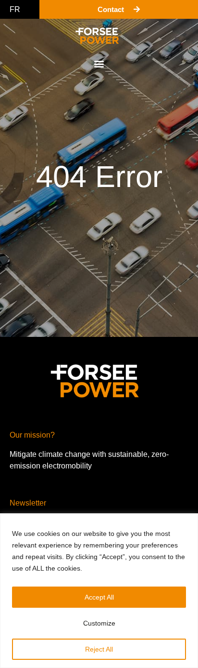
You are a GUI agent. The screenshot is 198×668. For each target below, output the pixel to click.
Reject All (99, 649)
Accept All (99, 597)
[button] (99, 63)
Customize (99, 623)
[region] (99, 590)
